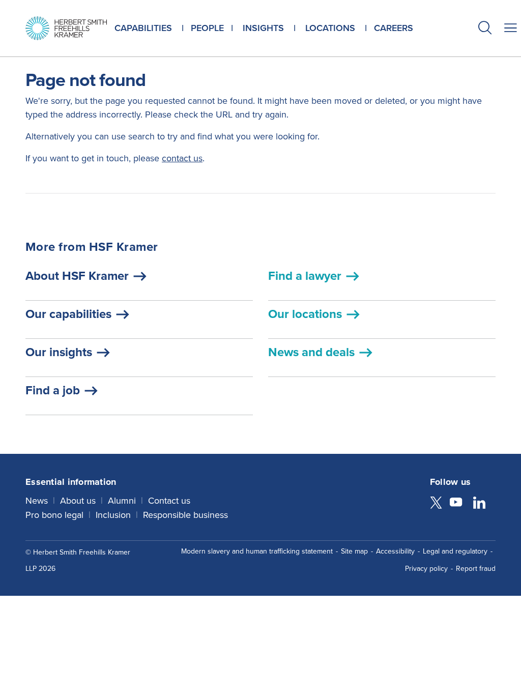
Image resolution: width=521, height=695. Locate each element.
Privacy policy (426, 568)
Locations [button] (330, 28)
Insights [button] (263, 28)
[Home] (66, 28)
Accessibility (395, 551)
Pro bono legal (54, 515)
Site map (354, 551)
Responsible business (185, 515)
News (36, 500)
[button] (485, 29)
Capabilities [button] (143, 28)
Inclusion (113, 515)
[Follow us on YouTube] (456, 504)
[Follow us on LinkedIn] (479, 504)
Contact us (169, 500)
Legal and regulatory (455, 551)
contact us (182, 158)
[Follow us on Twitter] (436, 504)
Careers (393, 28)
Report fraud (476, 568)
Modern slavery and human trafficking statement (257, 551)
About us (78, 500)
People (207, 28)
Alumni (122, 500)
